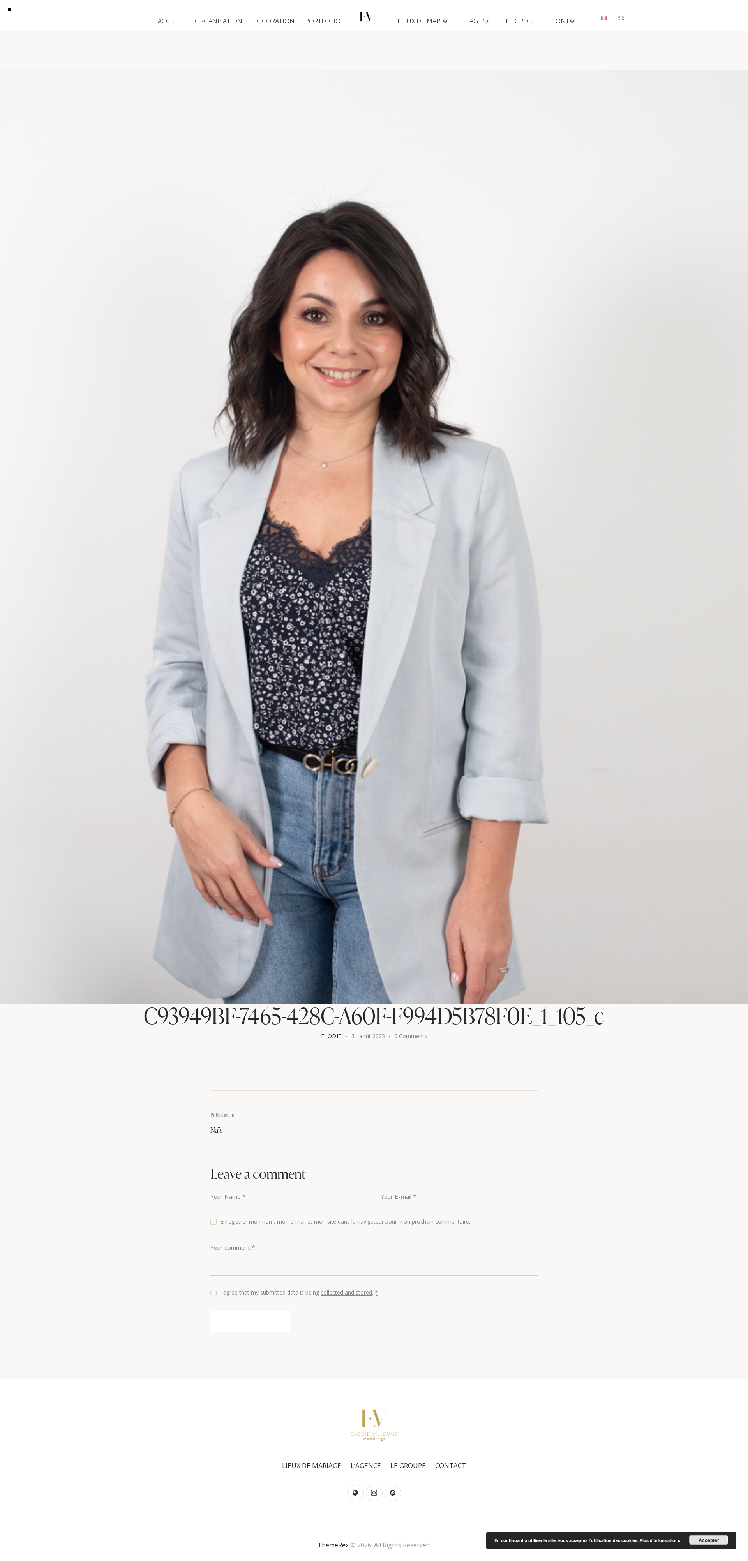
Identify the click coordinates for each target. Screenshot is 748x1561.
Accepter (709, 1539)
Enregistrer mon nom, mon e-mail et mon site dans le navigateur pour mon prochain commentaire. (345, 1221)
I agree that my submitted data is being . (299, 1292)
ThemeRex (333, 1545)
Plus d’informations (660, 1540)
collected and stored (346, 1293)
